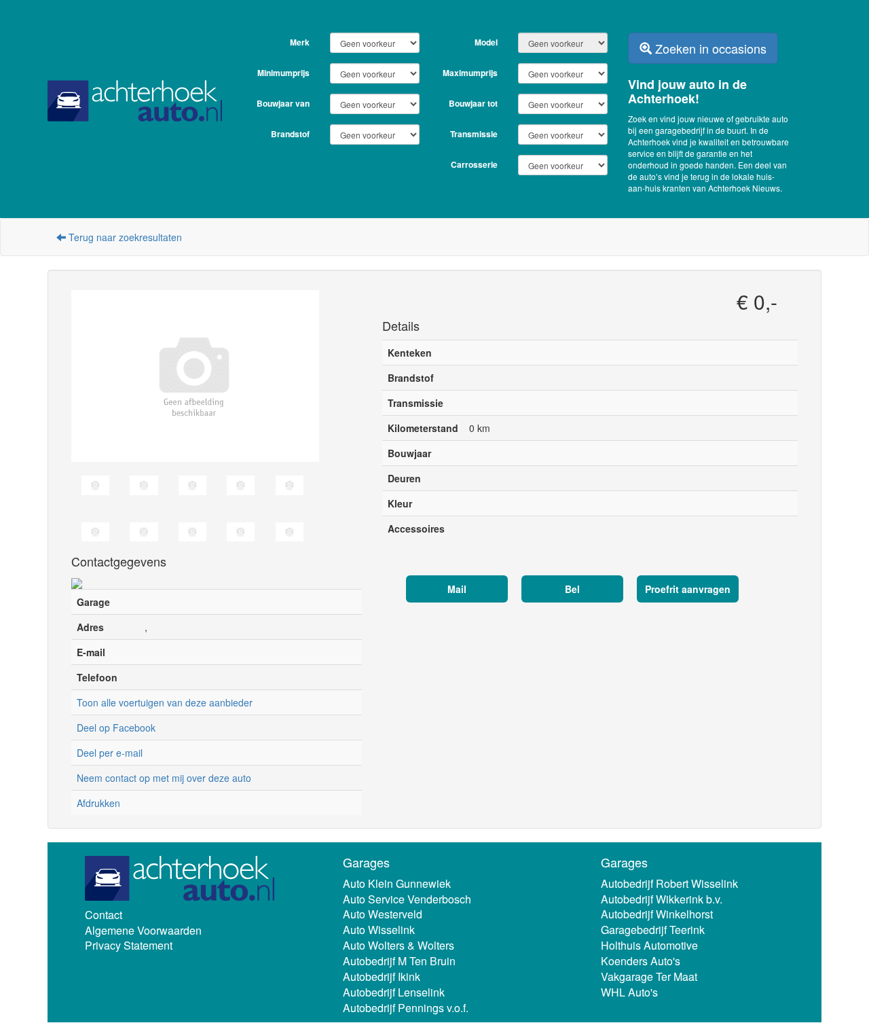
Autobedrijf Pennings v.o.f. (405, 1008)
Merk (300, 42)
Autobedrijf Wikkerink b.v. (661, 899)
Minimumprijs (283, 73)
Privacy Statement (128, 946)
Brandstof (290, 134)
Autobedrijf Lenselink (394, 992)
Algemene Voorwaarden (143, 930)
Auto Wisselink (379, 930)
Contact (103, 914)
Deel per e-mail (110, 752)
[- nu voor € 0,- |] (216, 376)
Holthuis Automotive (649, 946)
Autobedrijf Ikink (381, 976)
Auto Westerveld (382, 914)
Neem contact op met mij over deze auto (164, 778)
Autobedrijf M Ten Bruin (399, 961)
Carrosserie (474, 164)
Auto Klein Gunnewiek (397, 883)
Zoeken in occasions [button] (709, 48)
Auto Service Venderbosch (407, 899)
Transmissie (474, 134)
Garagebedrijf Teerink (653, 930)
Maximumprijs (470, 73)
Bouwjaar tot (473, 103)
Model (486, 42)
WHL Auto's (629, 992)
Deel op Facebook (116, 727)
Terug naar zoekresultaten (124, 237)
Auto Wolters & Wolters (398, 946)
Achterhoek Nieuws (744, 188)
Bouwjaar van (283, 103)
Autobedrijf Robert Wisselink (669, 883)
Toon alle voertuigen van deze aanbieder (165, 702)
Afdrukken (98, 803)
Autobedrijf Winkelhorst (657, 914)
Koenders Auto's (640, 961)
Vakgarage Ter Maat (649, 976)
